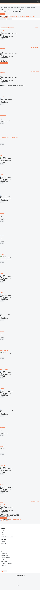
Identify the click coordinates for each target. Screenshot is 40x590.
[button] (38, 1)
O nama (2, 530)
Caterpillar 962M (3, 446)
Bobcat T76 (2, 484)
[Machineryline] (1, 7)
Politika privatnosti (4, 553)
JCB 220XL (2, 388)
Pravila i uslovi (3, 551)
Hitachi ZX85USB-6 (4, 369)
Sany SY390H (2, 427)
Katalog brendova (4, 559)
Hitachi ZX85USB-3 (4, 350)
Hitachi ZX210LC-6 (3, 407)
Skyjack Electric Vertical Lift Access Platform (9, 137)
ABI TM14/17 (2, 74)
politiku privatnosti (12, 519)
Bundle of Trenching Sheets (5, 96)
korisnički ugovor (18, 519)
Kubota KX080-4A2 (3, 311)
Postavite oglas (4, 62)
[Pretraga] (38, 5)
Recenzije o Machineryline (5, 557)
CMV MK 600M (3, 115)
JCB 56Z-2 (2, 174)
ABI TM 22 (2, 30)
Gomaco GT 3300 (3, 504)
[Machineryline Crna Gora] (7, 1)
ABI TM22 (2, 50)
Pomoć (2, 532)
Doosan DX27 (2, 155)
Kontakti (2, 534)
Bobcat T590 (2, 465)
